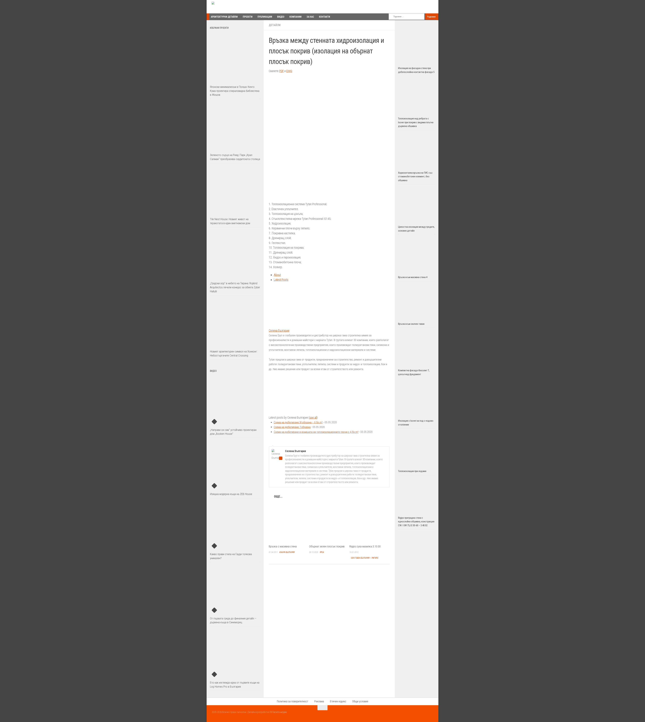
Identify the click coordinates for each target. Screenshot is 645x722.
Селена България (279, 330)
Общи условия (360, 701)
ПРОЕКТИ (247, 16)
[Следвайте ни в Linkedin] (431, 714)
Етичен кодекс (338, 701)
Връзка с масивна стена (283, 546)
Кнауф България (287, 552)
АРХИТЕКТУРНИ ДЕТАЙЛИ (224, 16)
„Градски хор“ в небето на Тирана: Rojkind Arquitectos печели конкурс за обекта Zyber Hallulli (235, 287)
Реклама (319, 701)
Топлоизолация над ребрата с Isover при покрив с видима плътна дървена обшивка (415, 122)
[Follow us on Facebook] (419, 714)
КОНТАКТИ (324, 16)
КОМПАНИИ (295, 16)
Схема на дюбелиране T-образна (292, 427)
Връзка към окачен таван (411, 323)
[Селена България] (290, 325)
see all (313, 417)
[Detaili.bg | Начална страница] (226, 7)
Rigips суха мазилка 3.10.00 (365, 546)
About (277, 275)
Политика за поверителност (292, 701)
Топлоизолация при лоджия (412, 471)
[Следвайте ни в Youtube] (425, 714)
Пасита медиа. (279, 712)
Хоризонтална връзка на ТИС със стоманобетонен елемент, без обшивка (415, 176)
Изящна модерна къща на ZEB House (231, 494)
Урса (322, 552)
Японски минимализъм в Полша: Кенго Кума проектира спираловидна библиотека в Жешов (234, 90)
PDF (281, 71)
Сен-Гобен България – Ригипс (364, 558)
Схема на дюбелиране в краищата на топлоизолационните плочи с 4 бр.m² (316, 432)
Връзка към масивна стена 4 (412, 277)
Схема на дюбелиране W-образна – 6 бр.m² (298, 422)
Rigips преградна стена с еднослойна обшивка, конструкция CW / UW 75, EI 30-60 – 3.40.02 (416, 521)
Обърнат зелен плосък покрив (327, 546)
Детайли (275, 25)
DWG (289, 71)
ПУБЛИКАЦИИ (264, 16)
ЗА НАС (310, 16)
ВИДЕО (280, 16)
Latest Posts (281, 279)
